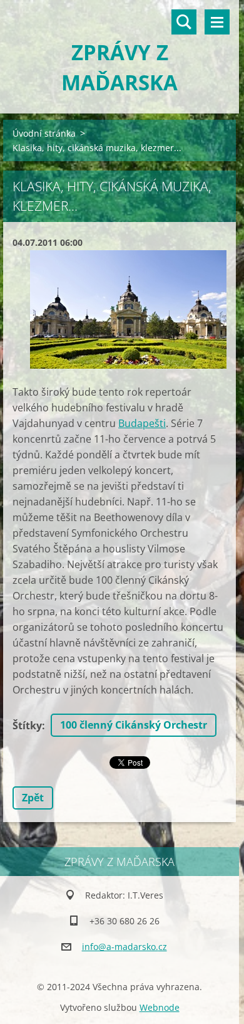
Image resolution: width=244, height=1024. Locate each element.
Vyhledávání (183, 21)
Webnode (160, 1007)
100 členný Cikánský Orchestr (133, 725)
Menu (217, 21)
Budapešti (142, 423)
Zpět (33, 798)
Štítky (27, 725)
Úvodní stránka (44, 133)
